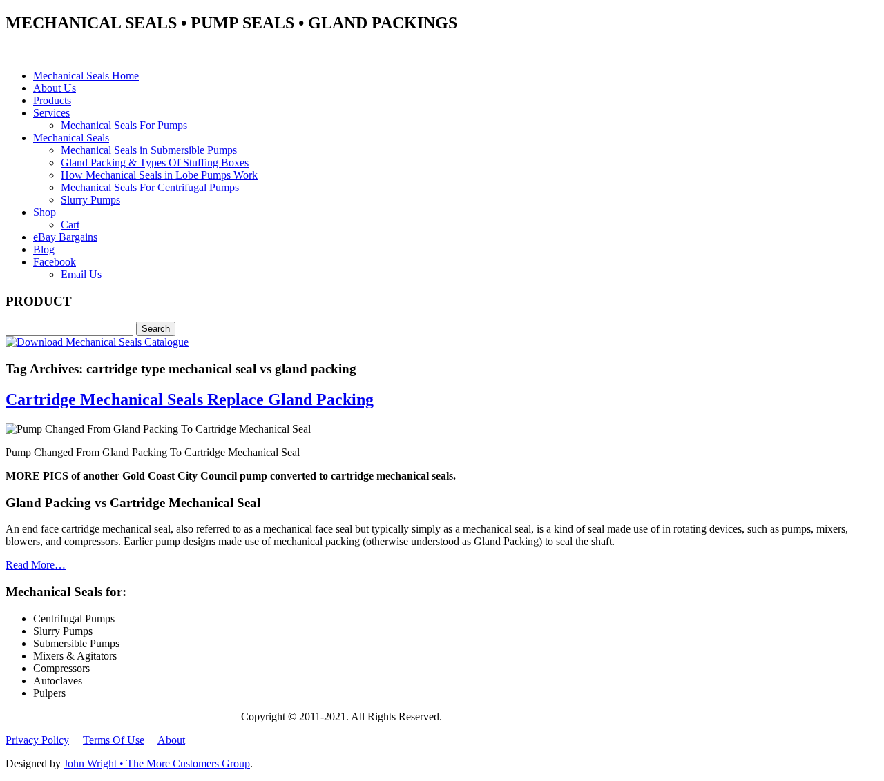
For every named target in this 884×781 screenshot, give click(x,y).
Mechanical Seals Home (86, 75)
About (171, 740)
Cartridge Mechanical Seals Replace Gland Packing (190, 399)
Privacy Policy (37, 740)
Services (51, 113)
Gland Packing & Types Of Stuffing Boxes (155, 162)
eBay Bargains (65, 237)
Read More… (36, 565)
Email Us (81, 274)
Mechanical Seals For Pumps (124, 125)
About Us (54, 88)
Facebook (54, 262)
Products (52, 100)
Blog (44, 249)
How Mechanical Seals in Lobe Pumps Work (159, 175)
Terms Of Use (113, 740)
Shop (44, 212)
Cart (70, 224)
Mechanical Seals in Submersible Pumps (149, 150)
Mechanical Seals (71, 138)
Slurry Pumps (90, 200)
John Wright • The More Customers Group (157, 763)
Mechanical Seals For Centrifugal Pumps (150, 187)
